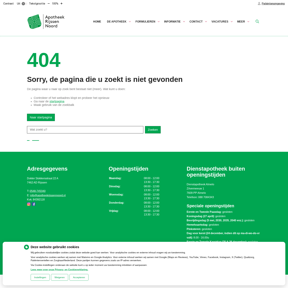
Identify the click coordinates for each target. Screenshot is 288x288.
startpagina (57, 101)
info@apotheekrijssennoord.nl (48, 195)
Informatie (172, 21)
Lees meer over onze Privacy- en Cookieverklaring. (59, 269)
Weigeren (59, 277)
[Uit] (24, 4)
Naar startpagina (41, 117)
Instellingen (40, 277)
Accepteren (79, 277)
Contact (196, 21)
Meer (241, 21)
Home (97, 21)
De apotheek (116, 21)
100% (55, 3)
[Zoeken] (257, 21)
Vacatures (220, 21)
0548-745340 (38, 191)
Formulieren (145, 21)
